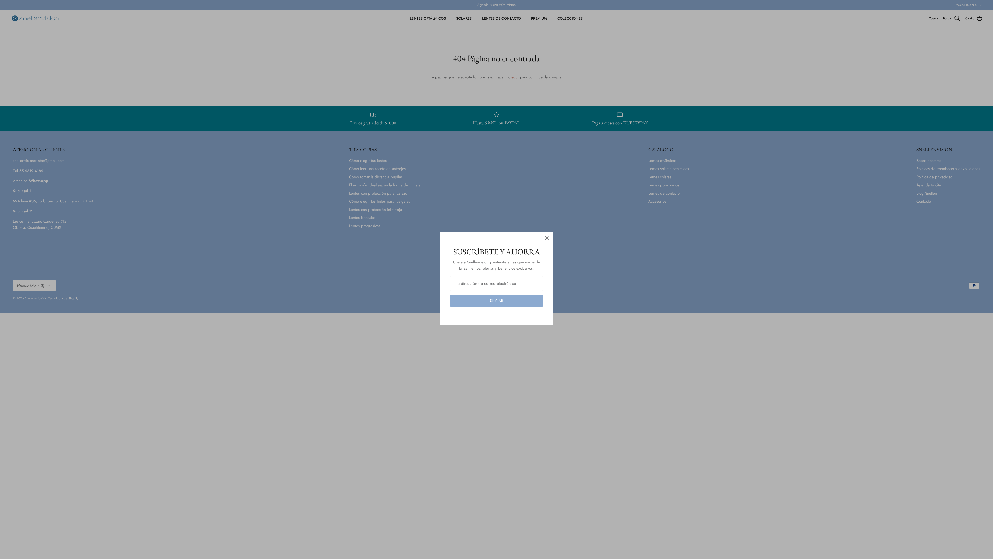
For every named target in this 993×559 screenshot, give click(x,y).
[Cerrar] (547, 238)
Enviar (496, 300)
